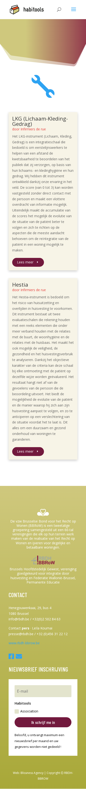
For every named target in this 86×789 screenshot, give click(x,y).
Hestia (20, 284)
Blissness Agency (32, 773)
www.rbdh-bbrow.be (24, 643)
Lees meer (25, 262)
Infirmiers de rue (33, 129)
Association (29, 711)
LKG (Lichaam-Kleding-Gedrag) (40, 121)
